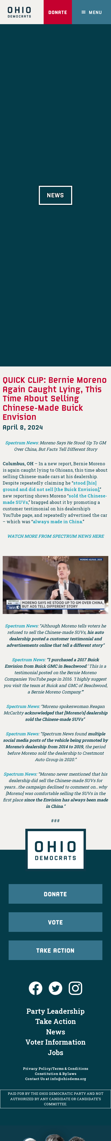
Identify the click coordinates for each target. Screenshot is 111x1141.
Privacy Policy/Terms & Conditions (55, 1068)
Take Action (55, 950)
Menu (95, 12)
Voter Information (55, 1041)
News (55, 1031)
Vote (55, 921)
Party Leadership (55, 1011)
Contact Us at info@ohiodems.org (55, 1079)
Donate (57, 12)
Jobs (55, 1052)
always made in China (57, 521)
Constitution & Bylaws (55, 1073)
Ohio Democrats (19, 12)
